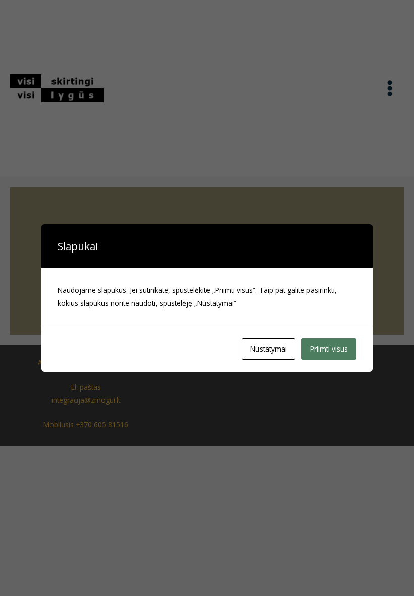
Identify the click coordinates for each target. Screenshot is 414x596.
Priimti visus (329, 349)
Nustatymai (268, 349)
